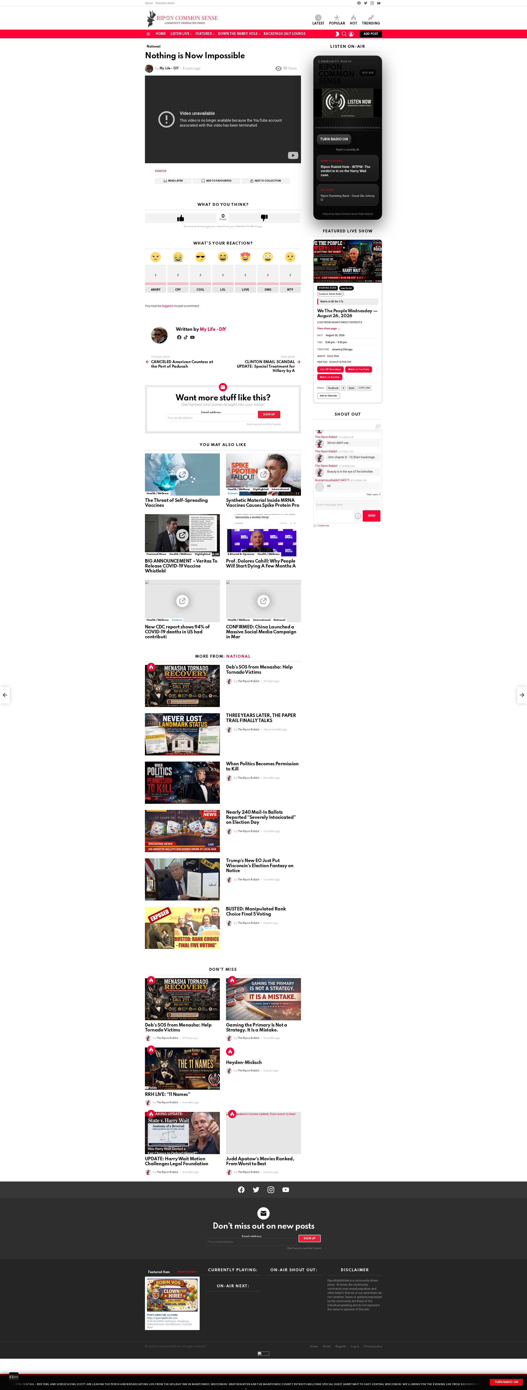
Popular (337, 23)
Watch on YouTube (358, 369)
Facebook (333, 388)
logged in (168, 306)
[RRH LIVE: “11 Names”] (182, 1068)
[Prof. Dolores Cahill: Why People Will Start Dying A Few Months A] (263, 535)
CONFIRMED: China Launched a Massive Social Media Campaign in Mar (261, 632)
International (280, 489)
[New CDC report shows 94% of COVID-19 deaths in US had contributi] (182, 601)
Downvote (264, 218)
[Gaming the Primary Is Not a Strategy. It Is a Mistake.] (263, 999)
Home (161, 34)
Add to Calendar (328, 395)
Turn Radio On (334, 139)
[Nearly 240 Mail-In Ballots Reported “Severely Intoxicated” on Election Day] (182, 831)
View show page (328, 328)
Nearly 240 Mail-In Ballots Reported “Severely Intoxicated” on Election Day (261, 817)
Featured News (156, 554)
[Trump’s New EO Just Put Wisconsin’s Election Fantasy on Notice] (182, 879)
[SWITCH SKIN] (337, 34)
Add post (371, 34)
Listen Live (179, 34)
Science (233, 493)
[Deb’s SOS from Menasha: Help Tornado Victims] (182, 686)
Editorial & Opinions (241, 554)
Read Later (175, 181)
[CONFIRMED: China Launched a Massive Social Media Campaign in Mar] (263, 601)
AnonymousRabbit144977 (332, 480)
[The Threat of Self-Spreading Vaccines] (182, 474)
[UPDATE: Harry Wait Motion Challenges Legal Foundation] (182, 1133)
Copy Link (364, 388)
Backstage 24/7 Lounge (284, 34)
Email (351, 388)
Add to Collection (268, 181)
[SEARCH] (344, 34)
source (160, 170)
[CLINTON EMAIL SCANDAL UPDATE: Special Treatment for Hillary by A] (522, 695)
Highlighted (260, 489)
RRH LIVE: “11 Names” (167, 1094)
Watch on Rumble (329, 377)
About (149, 3)
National (279, 620)
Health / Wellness (158, 493)
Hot (353, 23)
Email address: (211, 412)
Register (340, 1346)
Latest (318, 23)
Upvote (180, 218)
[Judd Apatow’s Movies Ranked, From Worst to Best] (263, 1133)
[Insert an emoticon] (358, 516)
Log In (355, 1346)
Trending (371, 23)
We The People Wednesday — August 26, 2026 (347, 313)
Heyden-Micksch (244, 1062)
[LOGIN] (351, 34)
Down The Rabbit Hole (238, 34)
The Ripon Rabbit (326, 437)
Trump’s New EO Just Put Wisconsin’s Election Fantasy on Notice (259, 866)
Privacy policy (373, 1346)
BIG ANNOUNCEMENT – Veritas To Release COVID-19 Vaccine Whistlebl (181, 566)
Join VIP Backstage (330, 369)
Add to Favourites (218, 181)
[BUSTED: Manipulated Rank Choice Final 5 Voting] (182, 928)
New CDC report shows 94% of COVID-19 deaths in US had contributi (177, 632)
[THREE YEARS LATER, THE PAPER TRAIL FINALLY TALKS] (182, 734)
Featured (203, 34)
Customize (323, 525)
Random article (165, 3)
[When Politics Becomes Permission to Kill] (182, 783)
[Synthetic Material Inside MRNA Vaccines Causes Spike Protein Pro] (263, 474)
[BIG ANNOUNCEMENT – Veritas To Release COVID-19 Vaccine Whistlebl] (182, 535)
